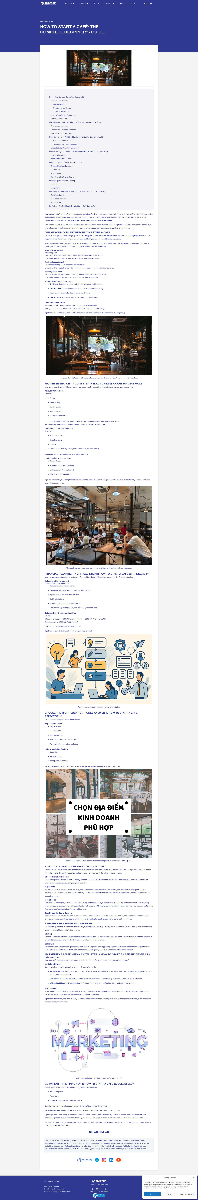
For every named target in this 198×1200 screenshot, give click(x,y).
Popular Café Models (59, 100)
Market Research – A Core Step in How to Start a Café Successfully (75, 122)
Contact (152, 1191)
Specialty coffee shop (61, 111)
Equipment (55, 188)
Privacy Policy (150, 1189)
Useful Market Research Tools (62, 133)
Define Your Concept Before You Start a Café (66, 97)
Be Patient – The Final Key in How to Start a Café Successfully (72, 206)
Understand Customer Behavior (63, 130)
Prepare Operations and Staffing (62, 180)
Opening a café (51, 1115)
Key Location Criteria (59, 155)
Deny (170, 1194)
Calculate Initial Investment (61, 140)
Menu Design (56, 173)
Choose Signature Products (61, 166)
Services (96, 3)
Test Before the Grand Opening (63, 177)
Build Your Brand (57, 195)
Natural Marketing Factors (61, 159)
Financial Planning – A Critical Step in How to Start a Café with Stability (76, 137)
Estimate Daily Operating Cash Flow (65, 148)
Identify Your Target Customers (63, 115)
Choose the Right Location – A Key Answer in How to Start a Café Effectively (78, 151)
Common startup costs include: (65, 144)
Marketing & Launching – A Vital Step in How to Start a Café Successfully (77, 191)
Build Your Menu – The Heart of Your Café (65, 162)
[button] (194, 1178)
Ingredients (55, 170)
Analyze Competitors (59, 126)
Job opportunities (149, 1186)
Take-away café (58, 104)
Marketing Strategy (58, 199)
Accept (152, 1194)
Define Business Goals (59, 119)
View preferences (187, 1194)
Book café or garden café (62, 108)
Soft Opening (56, 202)
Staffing (54, 184)
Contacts (133, 3)
